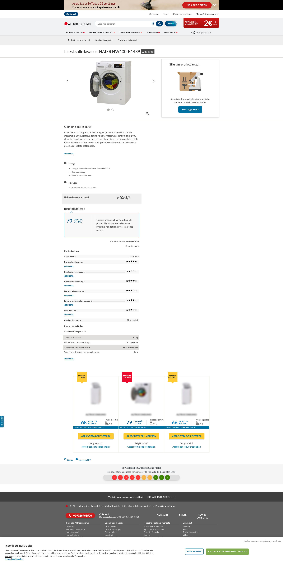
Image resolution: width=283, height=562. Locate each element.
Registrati (206, 32)
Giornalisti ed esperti (75, 529)
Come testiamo (132, 246)
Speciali (186, 526)
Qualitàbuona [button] (92, 422)
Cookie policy (17, 559)
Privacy (8, 559)
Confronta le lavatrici (128, 40)
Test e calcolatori (190, 532)
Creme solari (110, 532)
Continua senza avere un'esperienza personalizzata (262, 541)
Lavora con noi (72, 532)
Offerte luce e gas (113, 529)
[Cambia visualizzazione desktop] (214, 5)
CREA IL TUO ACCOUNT (161, 496)
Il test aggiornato (190, 109)
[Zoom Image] (147, 113)
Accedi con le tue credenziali (96, 446)
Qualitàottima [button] (138, 422)
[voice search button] (152, 23)
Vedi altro (68, 154)
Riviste (182, 515)
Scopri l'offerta (202, 516)
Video (185, 535)
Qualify (147, 535)
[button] (103, 428)
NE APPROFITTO (197, 5)
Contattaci (71, 14)
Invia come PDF (85, 460)
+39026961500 (82, 515)
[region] (141, 549)
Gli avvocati (110, 526)
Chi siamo (153, 14)
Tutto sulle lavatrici (80, 40)
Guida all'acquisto (103, 40)
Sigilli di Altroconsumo (154, 529)
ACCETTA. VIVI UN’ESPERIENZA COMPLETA (227, 551)
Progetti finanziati (152, 532)
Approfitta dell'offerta (96, 436)
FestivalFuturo (72, 535)
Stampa (70, 460)
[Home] (67, 506)
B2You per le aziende (181, 14)
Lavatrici (109, 535)
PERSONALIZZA (194, 551)
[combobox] (129, 24)
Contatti (162, 515)
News (165, 14)
